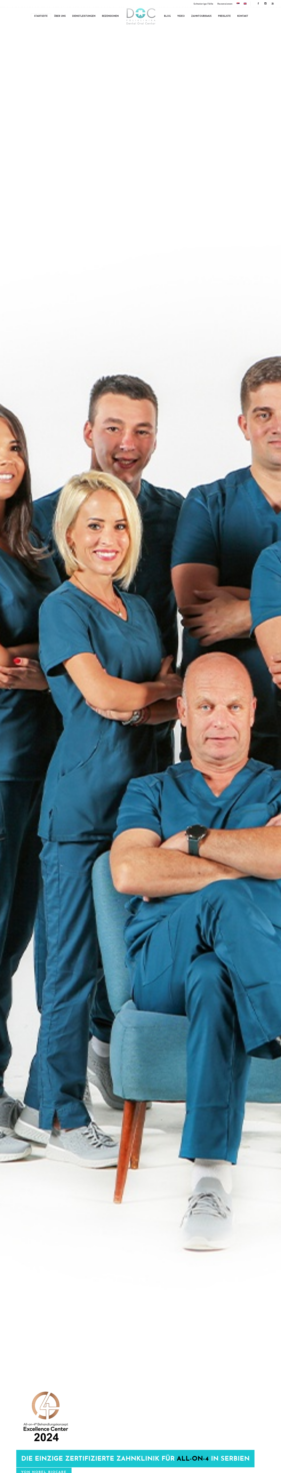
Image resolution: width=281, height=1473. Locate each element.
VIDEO (181, 16)
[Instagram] (265, 3)
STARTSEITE (41, 16)
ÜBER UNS (60, 16)
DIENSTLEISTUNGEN (83, 16)
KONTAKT (242, 16)
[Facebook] (258, 3)
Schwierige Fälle (203, 3)
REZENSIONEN (110, 16)
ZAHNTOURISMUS (201, 16)
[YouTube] (272, 3)
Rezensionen (225, 3)
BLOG (167, 16)
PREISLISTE (224, 16)
